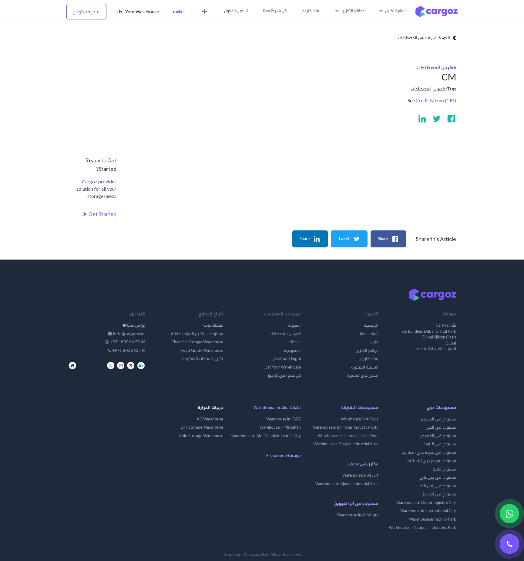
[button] (392, 10)
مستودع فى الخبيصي (438, 418)
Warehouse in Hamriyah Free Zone (348, 435)
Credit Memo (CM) (436, 100)
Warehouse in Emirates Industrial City (345, 427)
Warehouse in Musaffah (280, 427)
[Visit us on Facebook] (451, 119)
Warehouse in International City (428, 510)
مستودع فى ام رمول (439, 493)
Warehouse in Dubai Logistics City (426, 502)
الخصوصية (292, 350)
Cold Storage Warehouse (201, 435)
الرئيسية (371, 325)
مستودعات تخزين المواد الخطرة (197, 333)
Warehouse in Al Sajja (359, 418)
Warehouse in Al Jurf (360, 475)
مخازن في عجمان (363, 463)
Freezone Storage (283, 455)
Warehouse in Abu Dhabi (277, 407)
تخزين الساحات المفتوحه (202, 358)
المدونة (294, 325)
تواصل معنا (136, 325)
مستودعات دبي (441, 407)
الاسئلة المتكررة (364, 367)
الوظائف (294, 341)
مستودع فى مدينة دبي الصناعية (428, 452)
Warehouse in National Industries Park (422, 527)
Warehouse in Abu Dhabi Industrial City (266, 435)
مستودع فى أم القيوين (356, 503)
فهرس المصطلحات (428, 88)
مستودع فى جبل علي (438, 477)
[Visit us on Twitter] (437, 119)
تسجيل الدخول (236, 10)
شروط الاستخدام (287, 358)
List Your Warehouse (137, 11)
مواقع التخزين (366, 350)
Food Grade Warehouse (202, 350)
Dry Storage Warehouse (202, 427)
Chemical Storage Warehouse (197, 341)
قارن (374, 341)
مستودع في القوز (441, 427)
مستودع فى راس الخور (437, 485)
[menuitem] (311, 10)
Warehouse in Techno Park (432, 519)
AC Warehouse (210, 418)
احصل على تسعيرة (362, 375)
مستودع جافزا (444, 469)
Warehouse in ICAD (283, 418)
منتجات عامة (213, 325)
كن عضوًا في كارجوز (284, 375)
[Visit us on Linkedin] (422, 119)
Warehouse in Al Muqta (357, 514)
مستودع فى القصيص (438, 435)
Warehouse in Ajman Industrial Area (346, 483)
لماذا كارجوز (368, 358)
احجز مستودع (86, 11)
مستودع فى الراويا (440, 443)
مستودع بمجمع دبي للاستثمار (431, 460)
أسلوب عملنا (368, 333)
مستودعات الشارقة (359, 407)
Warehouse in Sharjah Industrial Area (346, 443)
